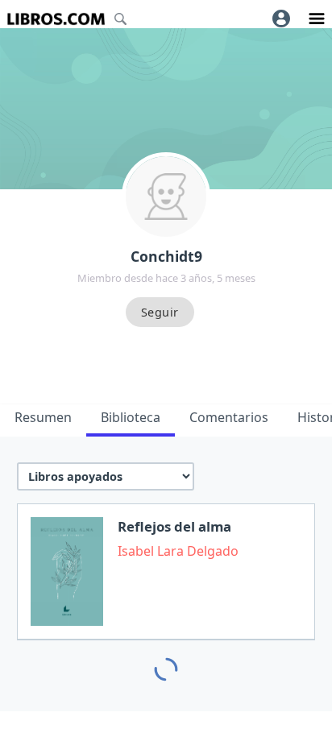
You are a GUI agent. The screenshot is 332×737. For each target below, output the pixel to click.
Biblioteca (130, 417)
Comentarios (228, 417)
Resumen (43, 417)
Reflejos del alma (174, 526)
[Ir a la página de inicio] (56, 19)
